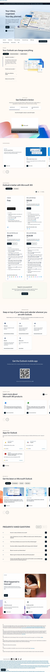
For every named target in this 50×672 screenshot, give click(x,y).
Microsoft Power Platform (23, 665)
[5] (3, 643)
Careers (47, 666)
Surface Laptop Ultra (12, 660)
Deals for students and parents (10, 664)
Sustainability (33, 667)
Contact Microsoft (14, 671)
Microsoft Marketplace (31, 666)
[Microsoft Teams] (8, 279)
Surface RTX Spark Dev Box (19, 660)
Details (42, 637)
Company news (7, 667)
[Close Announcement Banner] (46, 3)
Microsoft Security (7, 665)
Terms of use (26, 671)
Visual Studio (44, 666)
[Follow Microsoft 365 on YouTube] (16, 659)
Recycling (38, 671)
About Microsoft (2, 667)
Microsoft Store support (20, 662)
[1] (3, 624)
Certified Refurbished (34, 662)
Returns (25, 662)
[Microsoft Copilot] (8, 277)
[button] (7, 166)
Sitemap (9, 671)
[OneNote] (17, 277)
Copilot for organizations (28, 660)
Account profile (8, 662)
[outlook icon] (8, 227)
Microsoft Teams (30, 665)
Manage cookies (21, 671)
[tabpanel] (25, 71)
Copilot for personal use (36, 660)
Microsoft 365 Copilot (36, 665)
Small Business (42, 665)
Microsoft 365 (17, 665)
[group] (13, 157)
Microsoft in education (6, 663)
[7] (3, 650)
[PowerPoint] (13, 277)
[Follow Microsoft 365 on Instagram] (18, 659)
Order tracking (29, 662)
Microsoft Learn (5, 666)
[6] (3, 646)
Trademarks (30, 671)
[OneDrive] (29, 229)
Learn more (32, 648)
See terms (37, 205)
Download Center (13, 662)
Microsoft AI (2, 665)
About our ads (42, 671)
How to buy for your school (39, 663)
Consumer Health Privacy (4, 671)
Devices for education (13, 663)
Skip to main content (3, 0)
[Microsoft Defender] (21, 277)
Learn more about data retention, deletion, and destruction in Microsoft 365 (33, 627)
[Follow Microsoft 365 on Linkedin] (11, 659)
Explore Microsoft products (44, 660)
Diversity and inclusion (23, 667)
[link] (4, 40)
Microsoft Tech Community (23, 666)
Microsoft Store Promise (42, 662)
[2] (3, 629)
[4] (3, 639)
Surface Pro (2, 660)
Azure (46, 665)
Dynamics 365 (12, 665)
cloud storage (12, 219)
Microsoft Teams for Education (22, 663)
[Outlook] (27, 229)
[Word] (10, 277)
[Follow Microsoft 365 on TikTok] (21, 659)
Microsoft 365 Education (31, 663)
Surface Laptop (6, 660)
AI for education (17, 664)
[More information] (35, 219)
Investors (18, 667)
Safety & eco (35, 671)
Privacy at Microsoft (13, 667)
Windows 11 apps (2, 662)
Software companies (38, 666)
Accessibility (29, 667)
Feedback (3, 669)
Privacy (18, 671)
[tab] (6, 54)
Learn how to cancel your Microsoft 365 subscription (35, 626)
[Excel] (11, 277)
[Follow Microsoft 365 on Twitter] (14, 659)
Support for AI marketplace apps (14, 666)
